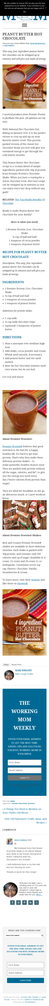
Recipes (12, 801)
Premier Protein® (12, 446)
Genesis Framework (34, 1000)
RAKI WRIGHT (23, 670)
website (35, 579)
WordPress (30, 1002)
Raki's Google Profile (24, 674)
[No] (46, 8)
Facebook (22, 583)
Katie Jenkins (21, 840)
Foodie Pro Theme (29, 997)
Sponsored (31, 803)
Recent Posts (16, 665)
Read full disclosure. (38, 43)
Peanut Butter (22, 803)
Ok (24, 12)
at (15, 843)
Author (6, 665)
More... (39, 895)
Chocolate (14, 803)
